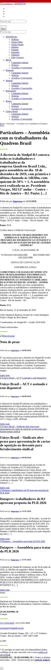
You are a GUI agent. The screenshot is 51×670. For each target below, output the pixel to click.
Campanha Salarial (19, 62)
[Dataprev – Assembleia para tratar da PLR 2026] (22, 541)
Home (2, 124)
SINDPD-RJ (11, 37)
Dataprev (10, 70)
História (14, 47)
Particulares (11, 91)
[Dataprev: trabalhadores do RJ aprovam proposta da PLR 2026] (25, 493)
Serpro (9, 101)
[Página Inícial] (13, 4)
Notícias (15, 39)
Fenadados (11, 1)
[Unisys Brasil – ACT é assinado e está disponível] (23, 378)
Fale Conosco (17, 57)
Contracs (21, 1)
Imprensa (17, 201)
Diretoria (15, 55)
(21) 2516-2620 (7, 623)
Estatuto (15, 50)
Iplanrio (9, 80)
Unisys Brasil (12, 111)
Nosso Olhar (17, 42)
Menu (3, 29)
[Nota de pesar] (7, 336)
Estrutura (15, 52)
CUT (2, 1)
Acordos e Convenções (21, 68)
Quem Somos (17, 44)
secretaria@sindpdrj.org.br (12, 628)
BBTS (8, 60)
